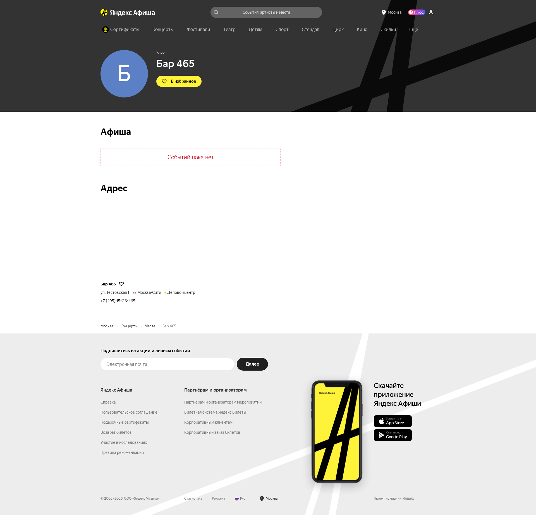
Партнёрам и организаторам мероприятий (223, 402)
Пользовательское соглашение (128, 412)
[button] (414, 30)
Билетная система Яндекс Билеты (215, 412)
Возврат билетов (116, 432)
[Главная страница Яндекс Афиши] (104, 12)
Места (150, 326)
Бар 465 (108, 284)
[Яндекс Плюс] (416, 12)
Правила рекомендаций (122, 452)
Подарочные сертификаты (124, 422)
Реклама (218, 498)
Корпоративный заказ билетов (212, 432)
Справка (108, 402)
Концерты (129, 326)
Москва (106, 326)
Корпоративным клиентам (208, 422)
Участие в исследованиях (123, 442)
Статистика (193, 498)
